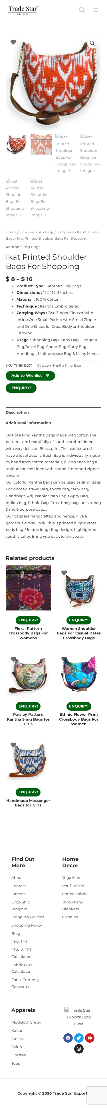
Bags (49, 232)
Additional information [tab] (28, 423)
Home (11, 232)
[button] (92, 43)
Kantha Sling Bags (23, 247)
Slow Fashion (30, 232)
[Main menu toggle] (95, 10)
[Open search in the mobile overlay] (82, 10)
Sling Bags (65, 232)
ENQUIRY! (21, 388)
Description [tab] (17, 412)
